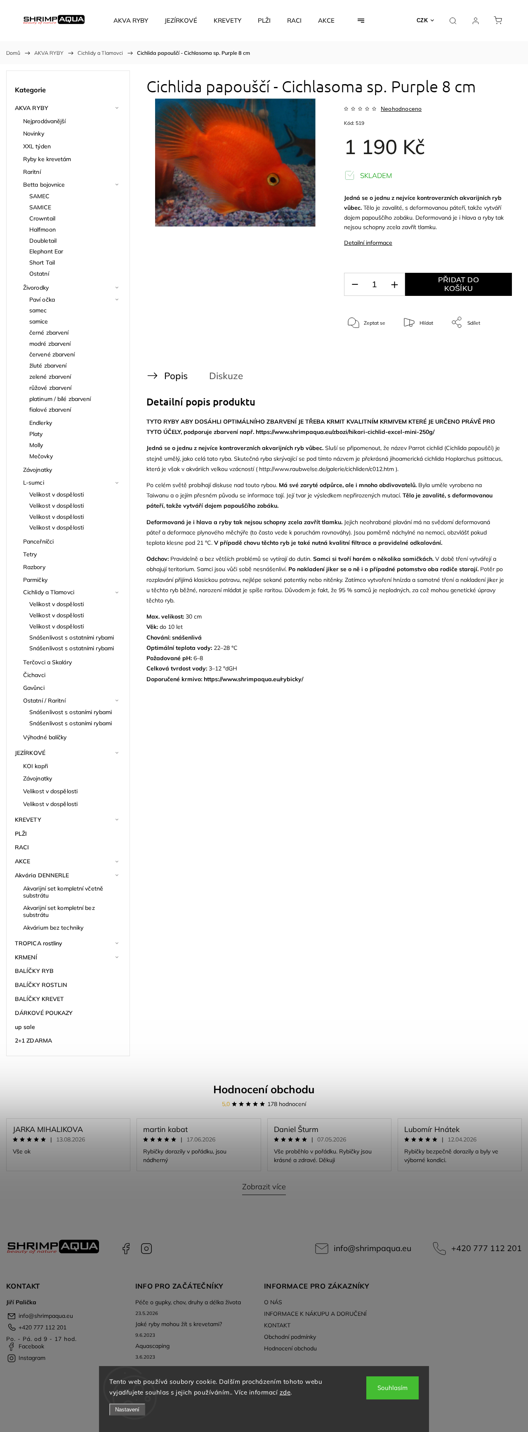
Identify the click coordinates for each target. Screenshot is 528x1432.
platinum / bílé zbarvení (60, 399)
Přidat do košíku (458, 284)
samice (38, 321)
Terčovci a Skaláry (47, 662)
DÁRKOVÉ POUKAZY (44, 1013)
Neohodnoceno (401, 109)
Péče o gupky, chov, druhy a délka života (188, 1302)
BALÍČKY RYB (34, 971)
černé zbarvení (48, 332)
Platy (36, 434)
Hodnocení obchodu (264, 1089)
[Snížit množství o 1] (354, 284)
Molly (36, 445)
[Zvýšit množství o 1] (394, 284)
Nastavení (127, 1409)
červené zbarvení (52, 354)
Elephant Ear (46, 251)
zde (285, 1392)
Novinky (33, 133)
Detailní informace (368, 242)
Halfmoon (42, 229)
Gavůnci (34, 687)
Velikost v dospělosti (56, 494)
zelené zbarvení (50, 376)
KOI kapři (35, 766)
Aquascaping (152, 1346)
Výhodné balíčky (45, 737)
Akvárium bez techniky (53, 927)
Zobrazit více (264, 1186)
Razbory (34, 567)
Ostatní (39, 273)
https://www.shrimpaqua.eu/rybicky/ (253, 679)
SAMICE (40, 207)
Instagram (146, 1248)
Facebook (126, 1248)
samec (38, 310)
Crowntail (42, 218)
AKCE (22, 861)
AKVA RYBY (31, 108)
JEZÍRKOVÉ (30, 753)
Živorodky (36, 287)
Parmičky (35, 580)
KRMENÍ (26, 957)
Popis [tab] (176, 376)
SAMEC (39, 196)
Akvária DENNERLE (42, 875)
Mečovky (41, 456)
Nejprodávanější (44, 121)
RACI (22, 847)
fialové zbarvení (50, 409)
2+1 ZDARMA (33, 1040)
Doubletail (43, 240)
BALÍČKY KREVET (39, 999)
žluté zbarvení (47, 365)
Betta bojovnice (44, 184)
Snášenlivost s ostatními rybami (71, 637)
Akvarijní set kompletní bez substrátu (59, 911)
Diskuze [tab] (226, 376)
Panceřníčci (38, 541)
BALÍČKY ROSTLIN (41, 985)
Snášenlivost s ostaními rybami (70, 712)
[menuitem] (130, 20)
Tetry (30, 554)
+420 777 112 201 (486, 1248)
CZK (422, 20)
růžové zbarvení (50, 387)
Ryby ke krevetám (47, 159)
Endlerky (40, 423)
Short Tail (42, 262)
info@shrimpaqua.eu (372, 1248)
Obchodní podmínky (290, 1337)
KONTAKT (277, 1325)
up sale (25, 1027)
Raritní (32, 172)
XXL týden (37, 146)
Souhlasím (392, 1388)
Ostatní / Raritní (44, 700)
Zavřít (494, 350)
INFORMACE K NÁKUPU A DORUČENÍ (315, 1313)
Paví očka (42, 299)
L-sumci (33, 482)
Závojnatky (37, 469)
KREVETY (28, 819)
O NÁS (273, 1302)
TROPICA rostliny (39, 943)
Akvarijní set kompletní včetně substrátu (63, 892)
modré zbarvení (50, 343)
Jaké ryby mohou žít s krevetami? (178, 1324)
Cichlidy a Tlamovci (48, 592)
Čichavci (34, 675)
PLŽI (21, 833)
